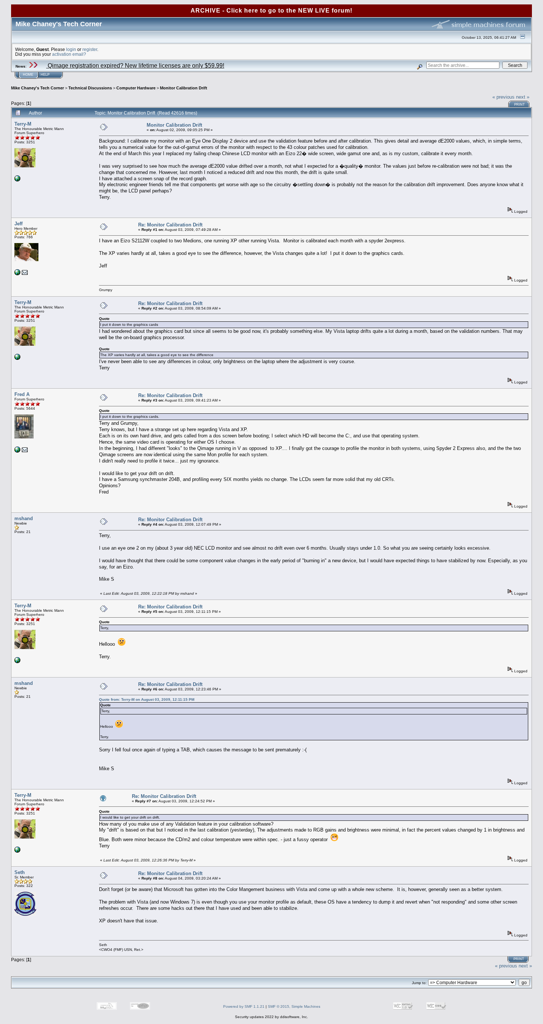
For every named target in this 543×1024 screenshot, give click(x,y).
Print (519, 104)
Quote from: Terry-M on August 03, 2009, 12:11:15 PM (146, 699)
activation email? (69, 54)
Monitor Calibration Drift (183, 88)
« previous (503, 97)
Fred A (22, 394)
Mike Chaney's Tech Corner (37, 88)
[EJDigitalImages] (17, 274)
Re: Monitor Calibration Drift (170, 225)
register (89, 49)
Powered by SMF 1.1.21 (243, 1006)
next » (522, 97)
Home (28, 74)
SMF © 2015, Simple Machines (294, 1006)
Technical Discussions (90, 88)
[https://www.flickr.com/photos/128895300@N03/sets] (17, 451)
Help (45, 74)
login (71, 49)
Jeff (18, 223)
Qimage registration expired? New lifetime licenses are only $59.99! (135, 65)
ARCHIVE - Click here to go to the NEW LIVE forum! (271, 10)
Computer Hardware (136, 88)
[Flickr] (17, 180)
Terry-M (22, 124)
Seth (19, 872)
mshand (23, 518)
